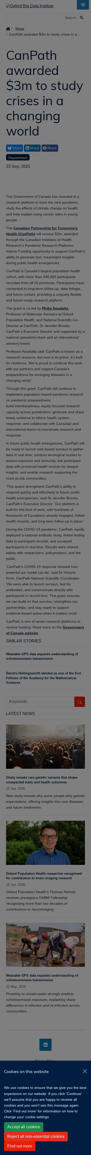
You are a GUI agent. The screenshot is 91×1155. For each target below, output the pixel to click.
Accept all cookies (23, 1127)
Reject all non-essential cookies (35, 1136)
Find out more (19, 1146)
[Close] (85, 1071)
